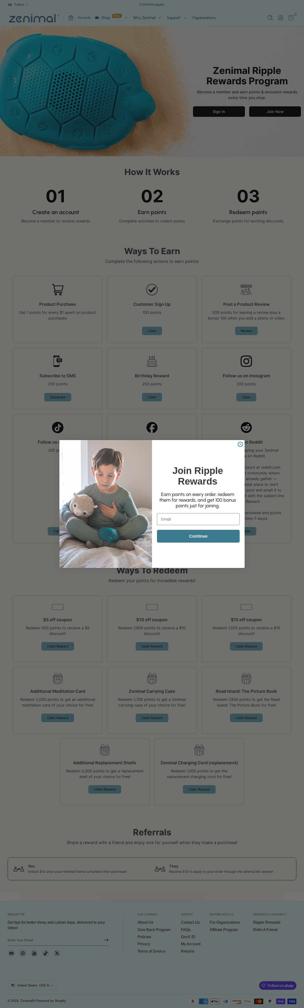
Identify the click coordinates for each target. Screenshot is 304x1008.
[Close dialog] (240, 444)
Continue (198, 536)
